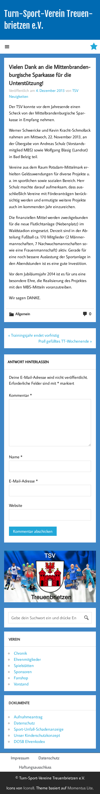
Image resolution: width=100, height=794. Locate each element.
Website (15, 505)
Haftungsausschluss (35, 767)
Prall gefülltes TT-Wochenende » (65, 341)
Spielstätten (24, 665)
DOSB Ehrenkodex (29, 741)
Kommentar (20, 395)
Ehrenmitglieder (27, 659)
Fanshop (21, 677)
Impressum (20, 757)
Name (15, 456)
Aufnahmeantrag (28, 716)
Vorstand (21, 683)
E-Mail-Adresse (23, 480)
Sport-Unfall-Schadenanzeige (39, 729)
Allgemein (22, 313)
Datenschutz (24, 722)
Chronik (20, 653)
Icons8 (28, 787)
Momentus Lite (80, 787)
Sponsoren (23, 671)
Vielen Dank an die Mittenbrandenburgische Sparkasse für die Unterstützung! (50, 74)
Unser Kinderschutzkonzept (37, 735)
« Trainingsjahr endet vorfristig (33, 335)
